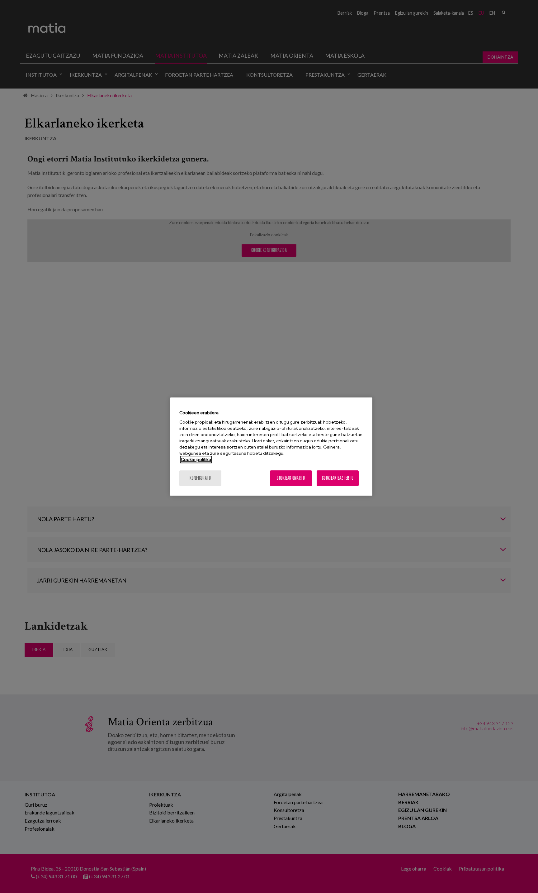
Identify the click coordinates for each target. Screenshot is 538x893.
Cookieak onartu (291, 478)
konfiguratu (200, 478)
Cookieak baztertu (337, 478)
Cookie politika (196, 459)
